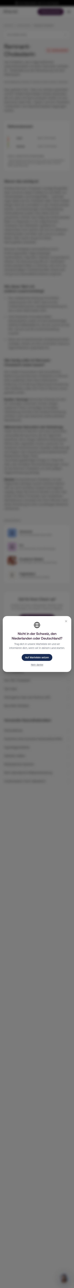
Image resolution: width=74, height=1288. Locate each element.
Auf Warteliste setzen (37, 657)
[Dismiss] (66, 621)
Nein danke (37, 664)
